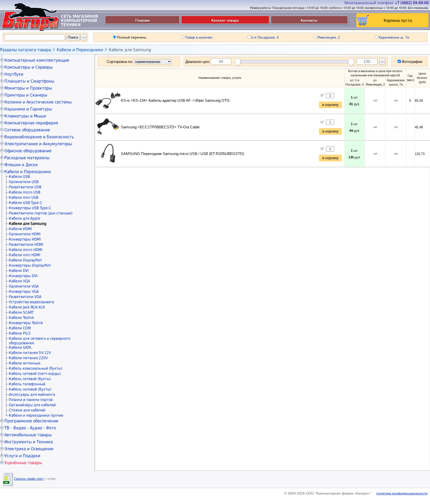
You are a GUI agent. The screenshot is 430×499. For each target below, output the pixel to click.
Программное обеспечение (31, 420)
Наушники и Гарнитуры (28, 108)
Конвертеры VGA (24, 291)
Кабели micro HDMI (25, 250)
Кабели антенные (24, 363)
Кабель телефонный (27, 384)
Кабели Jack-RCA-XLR (27, 307)
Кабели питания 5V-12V (30, 352)
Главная (142, 20)
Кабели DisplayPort (25, 260)
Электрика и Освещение (28, 448)
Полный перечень (131, 37)
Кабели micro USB (24, 192)
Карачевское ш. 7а (394, 37)
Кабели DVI (19, 270)
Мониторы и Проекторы (28, 88)
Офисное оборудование (28, 150)
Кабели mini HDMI (24, 255)
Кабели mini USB (23, 197)
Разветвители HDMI (26, 244)
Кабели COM (20, 328)
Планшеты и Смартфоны (29, 81)
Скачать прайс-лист (29, 479)
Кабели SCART (21, 312)
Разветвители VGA (25, 297)
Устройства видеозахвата (31, 302)
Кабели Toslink (21, 317)
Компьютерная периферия (31, 122)
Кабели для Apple (24, 218)
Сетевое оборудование (27, 129)
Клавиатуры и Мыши (25, 115)
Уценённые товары (23, 462)
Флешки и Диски (21, 164)
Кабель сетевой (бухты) (30, 379)
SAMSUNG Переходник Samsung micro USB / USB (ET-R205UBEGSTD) (182, 154)
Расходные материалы (27, 157)
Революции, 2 (329, 37)
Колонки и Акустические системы (38, 102)
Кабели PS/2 (20, 333)
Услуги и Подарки (22, 455)
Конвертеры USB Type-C (30, 208)
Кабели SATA (20, 347)
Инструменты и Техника (28, 441)
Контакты (309, 20)
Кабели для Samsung (130, 49)
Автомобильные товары (28, 434)
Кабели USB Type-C (25, 202)
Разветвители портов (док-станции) (40, 213)
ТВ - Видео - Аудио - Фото (30, 427)
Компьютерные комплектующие (36, 60)
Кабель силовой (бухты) (30, 389)
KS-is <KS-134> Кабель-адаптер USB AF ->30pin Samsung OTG (175, 100)
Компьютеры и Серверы (28, 67)
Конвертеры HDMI (25, 239)
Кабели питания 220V (28, 358)
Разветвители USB (25, 187)
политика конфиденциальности (402, 493)
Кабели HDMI (20, 229)
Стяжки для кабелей (27, 410)
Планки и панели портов (31, 400)
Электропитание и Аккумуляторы (38, 143)
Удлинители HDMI (25, 234)
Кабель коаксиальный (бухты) (35, 368)
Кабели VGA (19, 281)
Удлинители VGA (24, 286)
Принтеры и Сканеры (25, 95)
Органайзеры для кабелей (32, 405)
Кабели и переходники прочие (36, 415)
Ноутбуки (13, 74)
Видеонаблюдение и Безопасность (39, 136)
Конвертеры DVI (23, 276)
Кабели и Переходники (80, 49)
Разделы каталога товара (25, 49)
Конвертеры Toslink (26, 323)
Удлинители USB (24, 182)
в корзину (330, 105)
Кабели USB (19, 176)
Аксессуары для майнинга (32, 394)
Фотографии (412, 61)
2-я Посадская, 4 (265, 37)
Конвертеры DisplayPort (30, 265)
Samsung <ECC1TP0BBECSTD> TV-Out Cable (160, 127)
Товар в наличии (198, 37)
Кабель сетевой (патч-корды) (35, 373)
